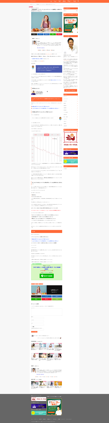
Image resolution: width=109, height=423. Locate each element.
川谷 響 (38, 41)
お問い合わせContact (74, 1)
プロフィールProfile (55, 1)
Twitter (45, 50)
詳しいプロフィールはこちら (70, 90)
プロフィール (36, 419)
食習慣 (65, 103)
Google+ (54, 50)
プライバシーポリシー (69, 419)
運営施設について (49, 419)
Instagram (52, 376)
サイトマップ (63, 419)
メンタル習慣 (66, 112)
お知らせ (65, 121)
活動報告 (65, 123)
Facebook (49, 50)
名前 (32, 316)
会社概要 (59, 419)
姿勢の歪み (65, 114)
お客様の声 (40, 419)
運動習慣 (65, 105)
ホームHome (51, 1)
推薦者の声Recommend (64, 1)
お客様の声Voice (59, 1)
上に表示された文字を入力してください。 (36, 328)
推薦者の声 (44, 419)
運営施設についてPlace (69, 1)
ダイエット (65, 96)
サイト (32, 323)
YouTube (56, 376)
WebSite (40, 50)
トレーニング (66, 98)
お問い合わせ (54, 419)
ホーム (32, 419)
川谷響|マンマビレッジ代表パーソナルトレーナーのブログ (42, 421)
